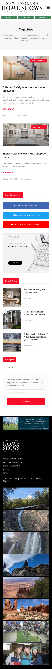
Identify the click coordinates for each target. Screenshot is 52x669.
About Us (6, 469)
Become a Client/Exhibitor (13, 459)
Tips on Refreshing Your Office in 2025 (35, 291)
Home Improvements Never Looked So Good (34, 313)
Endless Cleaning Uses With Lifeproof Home (25, 155)
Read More (8, 109)
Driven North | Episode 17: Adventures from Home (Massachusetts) (36, 336)
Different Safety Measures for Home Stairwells (24, 89)
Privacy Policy (36, 478)
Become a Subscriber (11, 466)
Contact (6, 473)
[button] (48, 7)
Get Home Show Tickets (12, 462)
